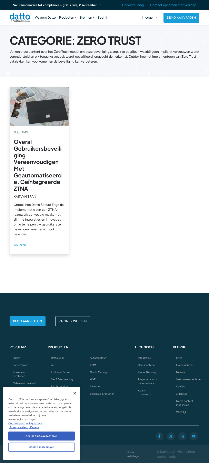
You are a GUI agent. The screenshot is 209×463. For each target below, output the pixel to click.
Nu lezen (20, 245)
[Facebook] (159, 436)
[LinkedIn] (182, 436)
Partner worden (73, 321)
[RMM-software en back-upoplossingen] (20, 17)
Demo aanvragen (181, 17)
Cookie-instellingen (133, 454)
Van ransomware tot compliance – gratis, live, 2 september (55, 5)
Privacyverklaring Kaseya (24, 427)
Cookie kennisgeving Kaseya (25, 423)
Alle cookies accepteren (41, 435)
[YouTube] (193, 436)
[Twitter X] (171, 436)
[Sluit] (74, 393)
